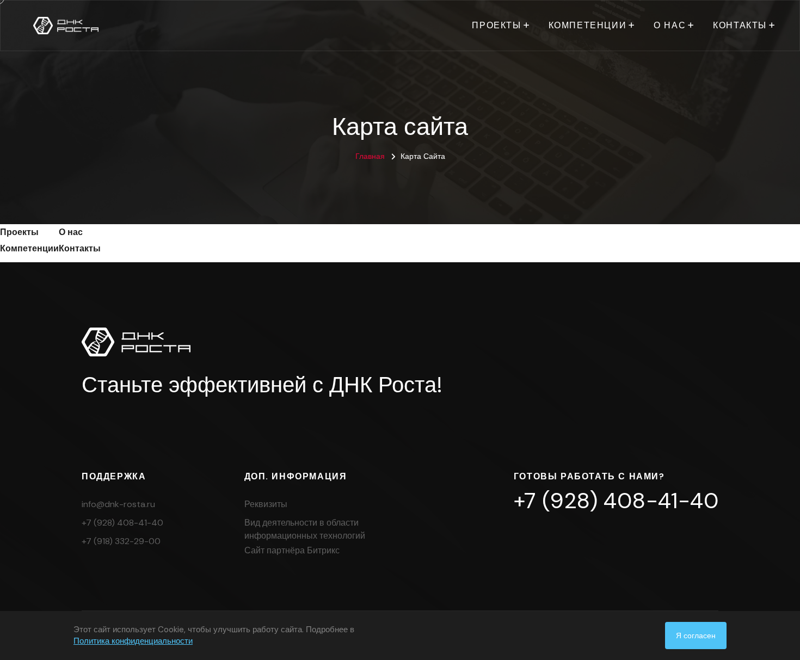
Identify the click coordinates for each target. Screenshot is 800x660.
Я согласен (696, 635)
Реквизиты (265, 504)
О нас (670, 25)
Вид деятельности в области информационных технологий (304, 529)
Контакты (740, 25)
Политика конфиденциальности (133, 641)
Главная (370, 156)
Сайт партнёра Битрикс (292, 550)
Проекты (496, 25)
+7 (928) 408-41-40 (122, 522)
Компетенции (588, 25)
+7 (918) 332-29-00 (121, 541)
